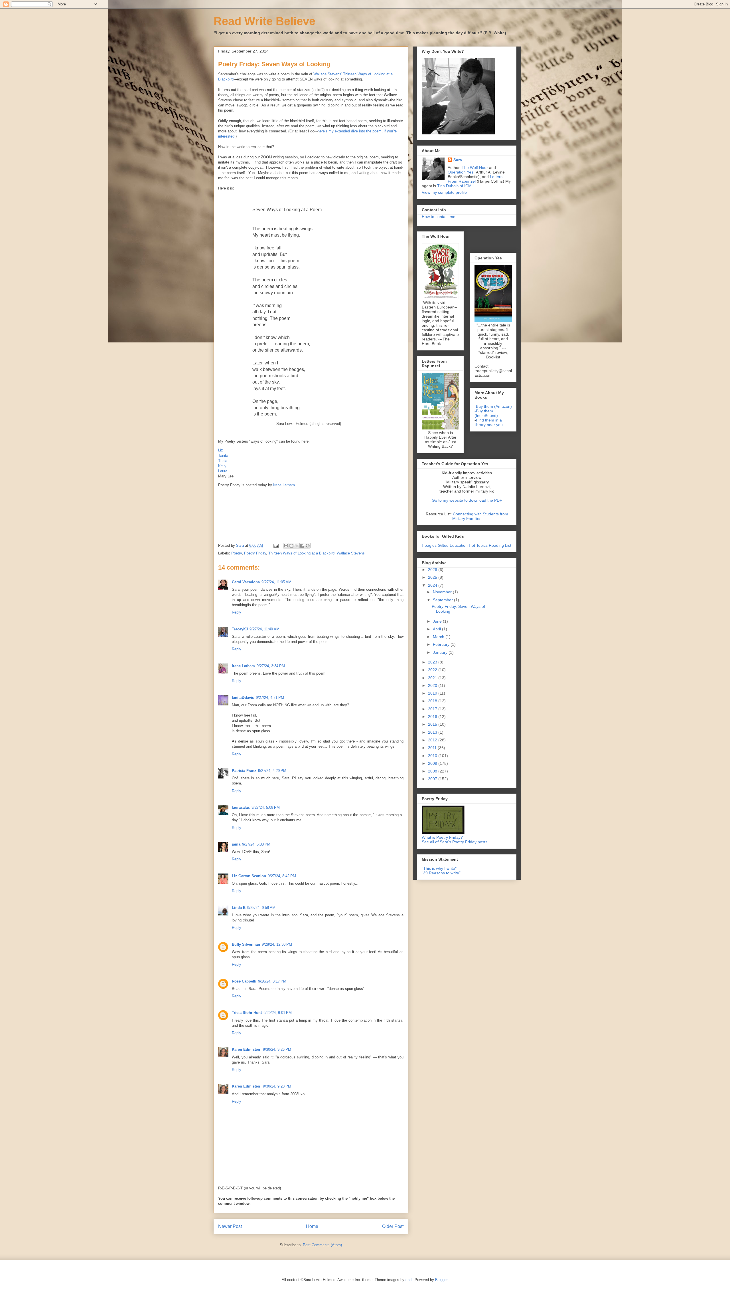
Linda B (239, 907)
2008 (433, 771)
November (443, 592)
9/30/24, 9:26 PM (277, 1049)
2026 (433, 569)
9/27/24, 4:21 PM (270, 697)
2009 (433, 763)
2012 (433, 740)
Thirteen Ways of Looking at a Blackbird (301, 553)
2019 (433, 693)
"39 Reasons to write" (441, 873)
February (442, 644)
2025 (433, 577)
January (441, 652)
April (437, 629)
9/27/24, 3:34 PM (271, 666)
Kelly (222, 466)
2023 (433, 662)
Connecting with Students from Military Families (480, 516)
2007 (433, 778)
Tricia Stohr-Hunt (247, 1012)
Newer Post (230, 1226)
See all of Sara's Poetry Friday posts (454, 842)
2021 (433, 677)
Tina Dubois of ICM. (455, 185)
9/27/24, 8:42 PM (282, 876)
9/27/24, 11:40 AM (264, 629)
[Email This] (286, 545)
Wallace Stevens (351, 553)
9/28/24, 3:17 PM (272, 981)
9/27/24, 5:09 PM (266, 807)
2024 (433, 585)
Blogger (441, 1280)
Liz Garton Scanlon (249, 876)
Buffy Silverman (246, 944)
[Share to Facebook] (302, 545)
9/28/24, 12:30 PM (277, 944)
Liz (220, 450)
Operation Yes (460, 172)
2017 (433, 709)
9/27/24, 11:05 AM (276, 582)
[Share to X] (297, 545)
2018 (433, 701)
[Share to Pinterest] (308, 545)
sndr (408, 1280)
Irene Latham (284, 485)
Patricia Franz (244, 770)
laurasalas (241, 807)
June (438, 621)
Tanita (223, 455)
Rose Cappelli (244, 981)
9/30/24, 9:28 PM (277, 1086)
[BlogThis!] (291, 545)
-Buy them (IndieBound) (486, 413)
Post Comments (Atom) (322, 1245)
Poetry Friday (255, 553)
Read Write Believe (264, 21)
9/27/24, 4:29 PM (272, 770)
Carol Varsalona (246, 582)
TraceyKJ (240, 629)
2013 (433, 732)
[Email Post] (275, 545)
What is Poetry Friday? (442, 837)
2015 (433, 724)
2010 (433, 755)
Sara (457, 160)
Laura (222, 471)
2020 (433, 685)
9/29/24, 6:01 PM (277, 1012)
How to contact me (438, 216)
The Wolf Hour (475, 167)
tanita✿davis (243, 697)
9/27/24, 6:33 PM (256, 844)
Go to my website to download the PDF (467, 500)
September (443, 600)
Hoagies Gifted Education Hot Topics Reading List (466, 545)
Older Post (392, 1226)
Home (312, 1226)
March (439, 636)
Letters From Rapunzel (475, 178)
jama (236, 844)
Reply (236, 612)
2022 (433, 669)
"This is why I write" (439, 868)
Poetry (236, 553)
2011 (433, 747)
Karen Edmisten (246, 1049)
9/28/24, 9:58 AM (261, 907)
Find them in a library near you (488, 422)
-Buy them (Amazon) (493, 406)
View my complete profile (444, 192)
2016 (433, 716)
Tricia (222, 461)
